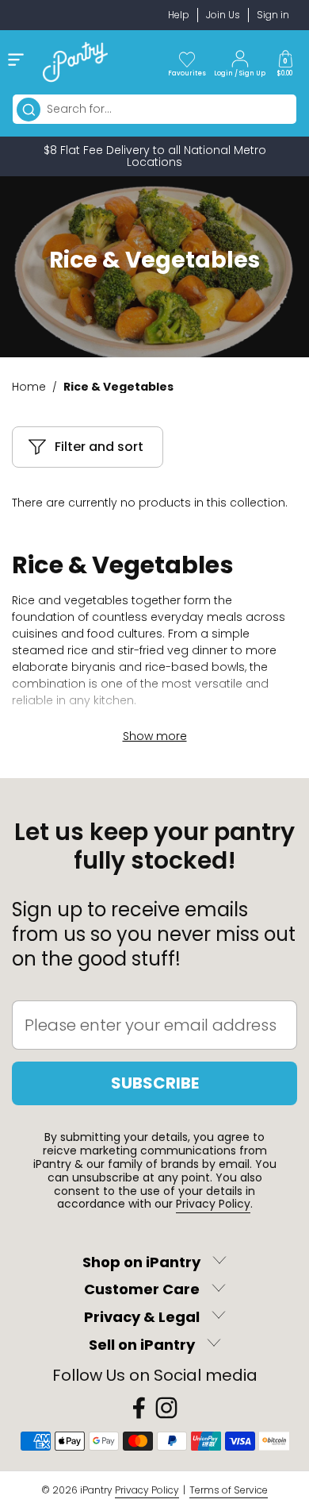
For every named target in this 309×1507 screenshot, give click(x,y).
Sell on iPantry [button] (142, 1344)
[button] (285, 62)
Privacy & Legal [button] (142, 1317)
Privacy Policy (213, 1204)
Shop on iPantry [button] (141, 1262)
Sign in (273, 14)
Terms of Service (228, 1490)
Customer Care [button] (142, 1290)
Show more (155, 736)
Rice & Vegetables (118, 387)
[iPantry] (75, 62)
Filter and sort (99, 446)
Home (29, 387)
